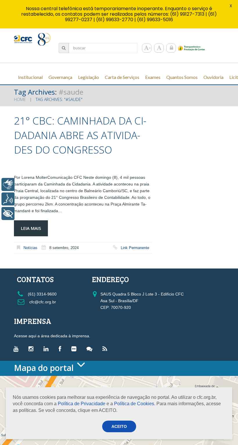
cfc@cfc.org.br (42, 302)
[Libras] (8, 184)
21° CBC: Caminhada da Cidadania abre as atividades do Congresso (80, 135)
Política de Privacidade (81, 403)
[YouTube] (17, 348)
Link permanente (135, 248)
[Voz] (8, 199)
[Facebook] (61, 348)
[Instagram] (32, 348)
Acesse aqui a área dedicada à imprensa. (52, 336)
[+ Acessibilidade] (8, 213)
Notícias (30, 248)
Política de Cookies (134, 403)
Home (20, 99)
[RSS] (106, 348)
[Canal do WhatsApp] (91, 348)
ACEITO (119, 426)
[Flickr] (75, 348)
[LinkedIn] (47, 348)
